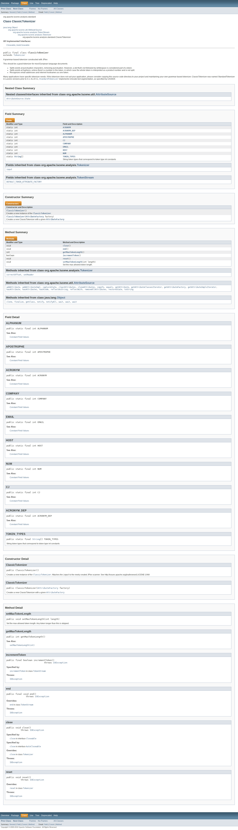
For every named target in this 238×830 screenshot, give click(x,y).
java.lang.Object (10, 27)
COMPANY (67, 144)
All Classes (58, 9)
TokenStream (85, 177)
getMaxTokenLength (72, 252)
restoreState (115, 289)
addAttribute (13, 287)
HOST (65, 150)
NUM (64, 153)
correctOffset (13, 275)
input (9, 169)
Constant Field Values (19, 337)
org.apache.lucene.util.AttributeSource (25, 30)
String (17, 156)
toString (128, 289)
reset (65, 259)
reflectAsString (59, 289)
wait (61, 302)
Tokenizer (19, 55)
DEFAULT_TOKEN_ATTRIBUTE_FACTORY (24, 182)
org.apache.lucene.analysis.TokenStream (31, 32)
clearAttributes (67, 287)
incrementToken (71, 255)
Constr (24, 12)
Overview (5, 3)
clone (9, 302)
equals (109, 287)
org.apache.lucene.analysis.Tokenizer (34, 35)
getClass (30, 302)
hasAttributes (29, 289)
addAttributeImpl (31, 287)
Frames (32, 9)
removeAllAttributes (95, 289)
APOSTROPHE (68, 137)
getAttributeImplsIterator (202, 287)
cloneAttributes (86, 287)
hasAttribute (13, 289)
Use (31, 3)
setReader (28, 275)
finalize (18, 302)
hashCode (43, 289)
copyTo (100, 287)
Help (56, 3)
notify (40, 302)
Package (15, 3)
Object (61, 297)
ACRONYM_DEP (69, 131)
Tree (37, 3)
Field (18, 12)
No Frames (43, 9)
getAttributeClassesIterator (146, 287)
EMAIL (65, 147)
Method (31, 12)
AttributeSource (106, 94)
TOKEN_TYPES (69, 156)
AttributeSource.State (18, 99)
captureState (49, 287)
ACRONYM (67, 127)
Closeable (11, 45)
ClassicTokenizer (15, 211)
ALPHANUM (67, 134)
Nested (12, 12)
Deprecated (46, 3)
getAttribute (122, 287)
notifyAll (51, 302)
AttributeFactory (35, 217)
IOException (60, 662)
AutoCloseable (22, 45)
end (64, 249)
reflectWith (76, 289)
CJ (64, 140)
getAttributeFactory (175, 287)
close (65, 246)
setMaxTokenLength (72, 262)
